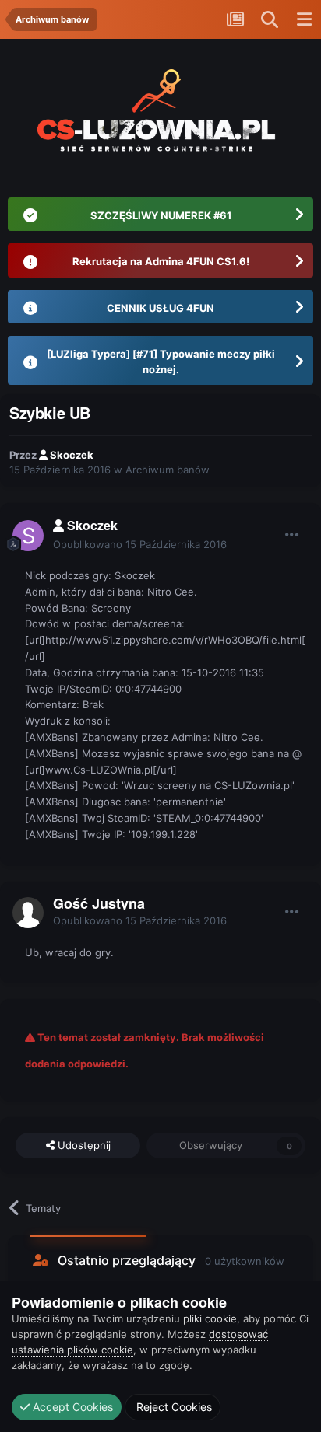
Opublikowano (140, 544)
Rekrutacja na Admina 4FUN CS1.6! (160, 261)
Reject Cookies (172, 1406)
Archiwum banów (167, 469)
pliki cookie (210, 1318)
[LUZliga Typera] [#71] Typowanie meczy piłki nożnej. (161, 361)
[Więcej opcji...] (292, 535)
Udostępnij (83, 1145)
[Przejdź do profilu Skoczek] (28, 535)
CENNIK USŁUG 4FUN (160, 308)
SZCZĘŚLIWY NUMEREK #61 (160, 215)
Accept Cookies (71, 1406)
